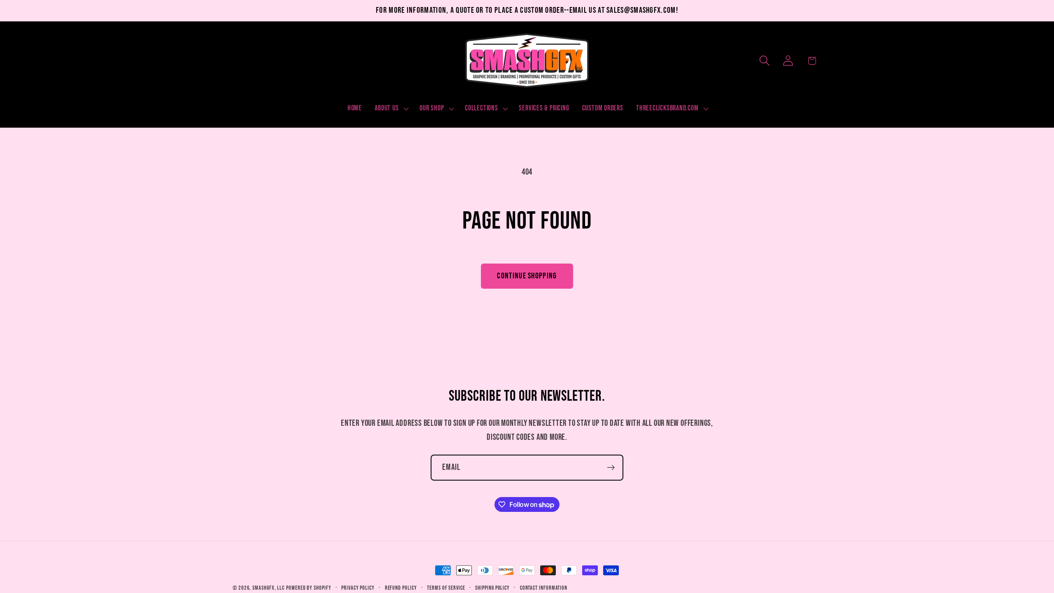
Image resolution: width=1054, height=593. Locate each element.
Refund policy (401, 587)
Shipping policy (492, 587)
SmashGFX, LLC (268, 587)
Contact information (543, 587)
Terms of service (446, 587)
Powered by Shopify (308, 587)
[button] (390, 109)
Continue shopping (527, 276)
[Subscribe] (611, 468)
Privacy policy (358, 587)
